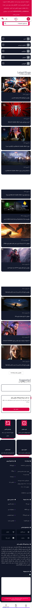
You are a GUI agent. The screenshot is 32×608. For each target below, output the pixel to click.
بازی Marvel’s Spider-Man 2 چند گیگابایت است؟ (18, 146)
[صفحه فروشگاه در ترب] (27, 576)
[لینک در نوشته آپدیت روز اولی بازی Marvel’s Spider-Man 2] (16, 109)
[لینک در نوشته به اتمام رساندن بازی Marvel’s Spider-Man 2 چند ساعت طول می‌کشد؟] (16, 158)
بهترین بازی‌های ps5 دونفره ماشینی (21, 98)
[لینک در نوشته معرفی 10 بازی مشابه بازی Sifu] (16, 304)
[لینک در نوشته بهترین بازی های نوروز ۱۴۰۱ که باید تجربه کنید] (16, 255)
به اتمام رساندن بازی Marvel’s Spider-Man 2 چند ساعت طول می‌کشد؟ (17, 171)
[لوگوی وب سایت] (16, 19)
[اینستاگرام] (28, 532)
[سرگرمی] (28, 51)
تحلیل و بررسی (22, 45)
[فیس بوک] (13, 538)
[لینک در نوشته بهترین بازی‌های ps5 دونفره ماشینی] (16, 84)
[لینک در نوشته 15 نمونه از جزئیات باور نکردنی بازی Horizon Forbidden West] (16, 328)
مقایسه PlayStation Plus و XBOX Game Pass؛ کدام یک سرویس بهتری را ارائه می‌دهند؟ (17, 220)
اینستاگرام (23, 532)
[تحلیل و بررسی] (28, 45)
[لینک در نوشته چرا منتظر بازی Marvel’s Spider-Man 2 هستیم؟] (16, 182)
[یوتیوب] (28, 538)
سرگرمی (24, 51)
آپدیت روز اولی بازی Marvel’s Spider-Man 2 (19, 122)
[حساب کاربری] (6, 19)
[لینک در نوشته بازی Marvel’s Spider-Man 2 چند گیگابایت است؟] (16, 134)
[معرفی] (28, 57)
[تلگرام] (13, 532)
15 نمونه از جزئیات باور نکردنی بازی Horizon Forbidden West (16, 341)
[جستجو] (5, 23)
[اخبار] (28, 38)
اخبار (24, 39)
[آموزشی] (28, 63)
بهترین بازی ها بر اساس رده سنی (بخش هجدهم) (17, 292)
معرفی (24, 58)
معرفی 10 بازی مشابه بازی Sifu (22, 316)
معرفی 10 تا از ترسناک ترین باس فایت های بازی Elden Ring (17, 244)
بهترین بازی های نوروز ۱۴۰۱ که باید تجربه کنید (18, 268)
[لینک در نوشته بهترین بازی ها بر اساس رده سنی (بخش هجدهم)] (16, 279)
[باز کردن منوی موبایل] (28, 19)
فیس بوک (8, 538)
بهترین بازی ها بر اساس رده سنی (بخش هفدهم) (17, 365)
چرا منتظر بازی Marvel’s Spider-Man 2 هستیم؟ (18, 195)
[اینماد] (16, 586)
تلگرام (7, 532)
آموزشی (24, 64)
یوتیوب (22, 538)
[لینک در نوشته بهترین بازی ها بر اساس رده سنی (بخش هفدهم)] (16, 352)
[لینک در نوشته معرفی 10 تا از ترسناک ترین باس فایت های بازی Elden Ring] (16, 231)
